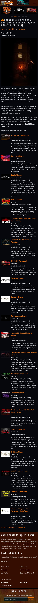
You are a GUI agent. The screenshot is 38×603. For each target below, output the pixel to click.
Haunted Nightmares (18, 393)
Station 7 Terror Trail (18, 429)
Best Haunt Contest (27, 573)
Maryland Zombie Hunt (19, 492)
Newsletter (22, 29)
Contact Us (5, 567)
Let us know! (5, 561)
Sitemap (4, 570)
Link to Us (4, 573)
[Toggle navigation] (34, 3)
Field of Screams (17, 199)
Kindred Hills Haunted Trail (20, 135)
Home (3, 29)
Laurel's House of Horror (19, 471)
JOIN (31, 599)
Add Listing (24, 582)
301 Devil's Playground (19, 261)
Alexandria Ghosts (17, 278)
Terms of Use (25, 570)
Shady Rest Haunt (17, 156)
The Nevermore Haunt (18, 316)
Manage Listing (6, 585)
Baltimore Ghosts (17, 297)
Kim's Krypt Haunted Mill (19, 374)
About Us (23, 567)
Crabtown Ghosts (17, 452)
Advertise (4, 582)
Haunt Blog (11, 29)
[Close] (36, 590)
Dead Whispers (16, 175)
